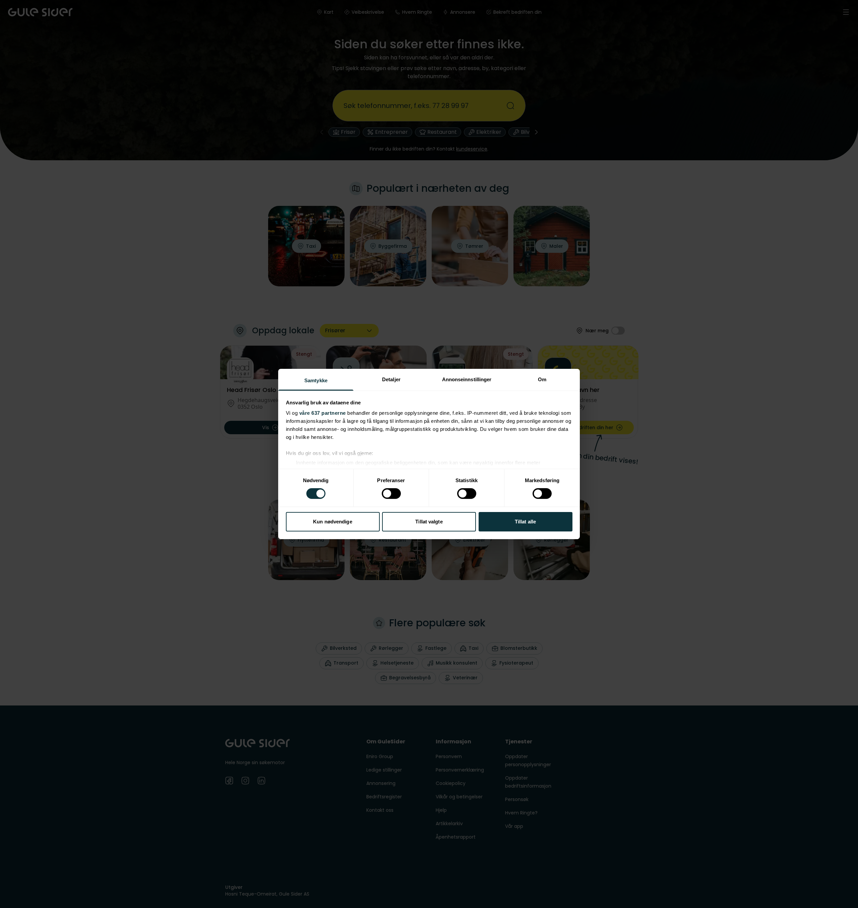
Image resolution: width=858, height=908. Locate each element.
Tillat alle (525, 521)
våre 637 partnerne (322, 413)
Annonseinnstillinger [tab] (467, 379)
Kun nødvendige (332, 521)
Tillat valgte (428, 521)
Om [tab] (542, 379)
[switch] (391, 493)
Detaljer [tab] (391, 379)
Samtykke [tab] (315, 380)
